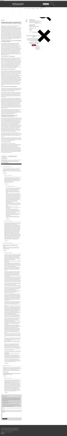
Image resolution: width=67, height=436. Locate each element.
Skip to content (2, 0)
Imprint (11, 431)
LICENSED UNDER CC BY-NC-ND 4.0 (12, 156)
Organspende (30, 25)
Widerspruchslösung (31, 26)
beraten (9, 27)
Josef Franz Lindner (32, 19)
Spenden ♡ (33, 45)
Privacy (8, 431)
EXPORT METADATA (4, 158)
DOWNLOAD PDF (4, 156)
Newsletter (2, 431)
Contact (6, 431)
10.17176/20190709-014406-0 (5, 162)
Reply (5, 173)
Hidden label (38, 46)
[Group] (19, 3)
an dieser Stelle (4, 50)
